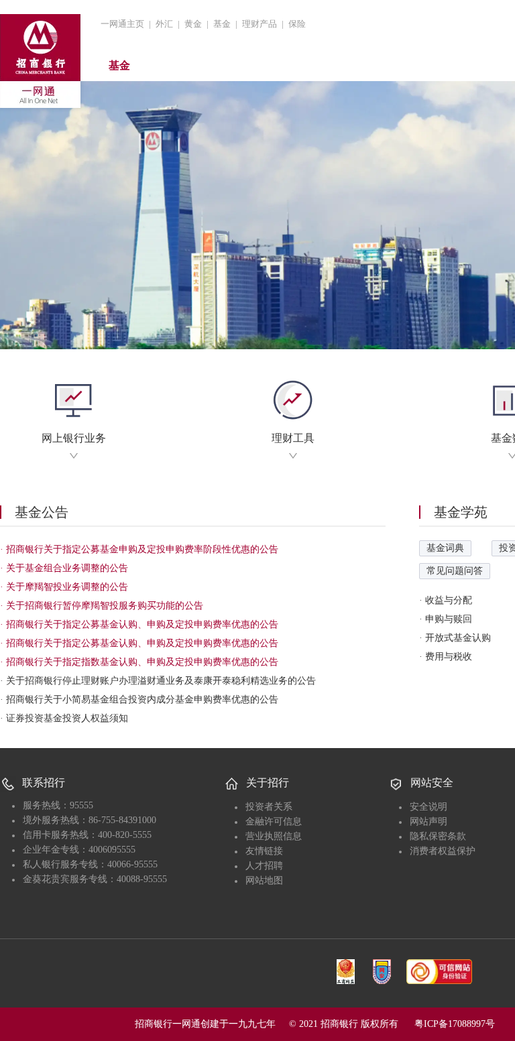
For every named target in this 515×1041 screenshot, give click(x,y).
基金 (222, 24)
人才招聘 (264, 866)
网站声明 (428, 821)
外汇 (164, 24)
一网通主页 (122, 24)
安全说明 (428, 807)
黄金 (193, 24)
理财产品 (259, 24)
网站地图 (264, 880)
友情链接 (264, 851)
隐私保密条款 (438, 836)
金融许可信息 (273, 821)
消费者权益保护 (442, 851)
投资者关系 (268, 807)
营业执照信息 (273, 836)
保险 (297, 24)
